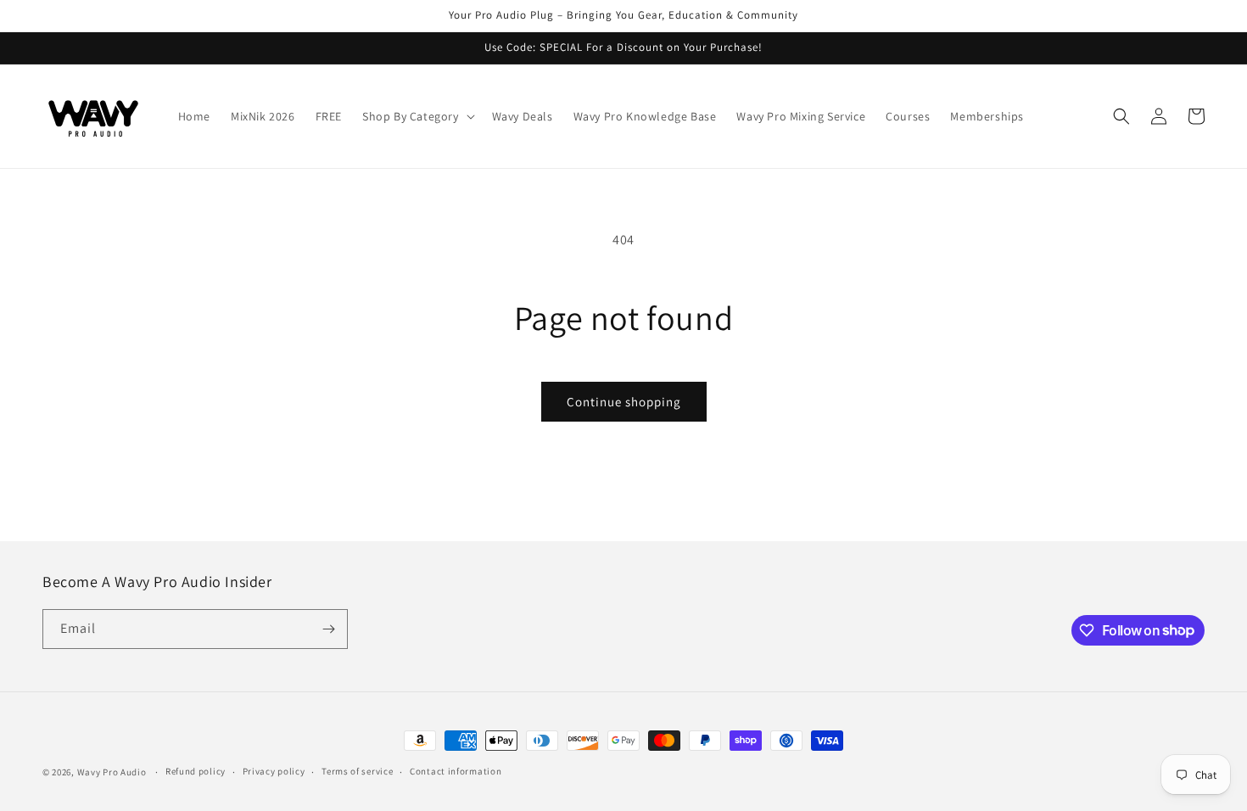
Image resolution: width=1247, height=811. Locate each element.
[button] (417, 116)
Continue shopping (624, 402)
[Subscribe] (328, 629)
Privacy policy (274, 771)
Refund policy (195, 771)
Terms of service (357, 771)
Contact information (455, 771)
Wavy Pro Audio (112, 772)
